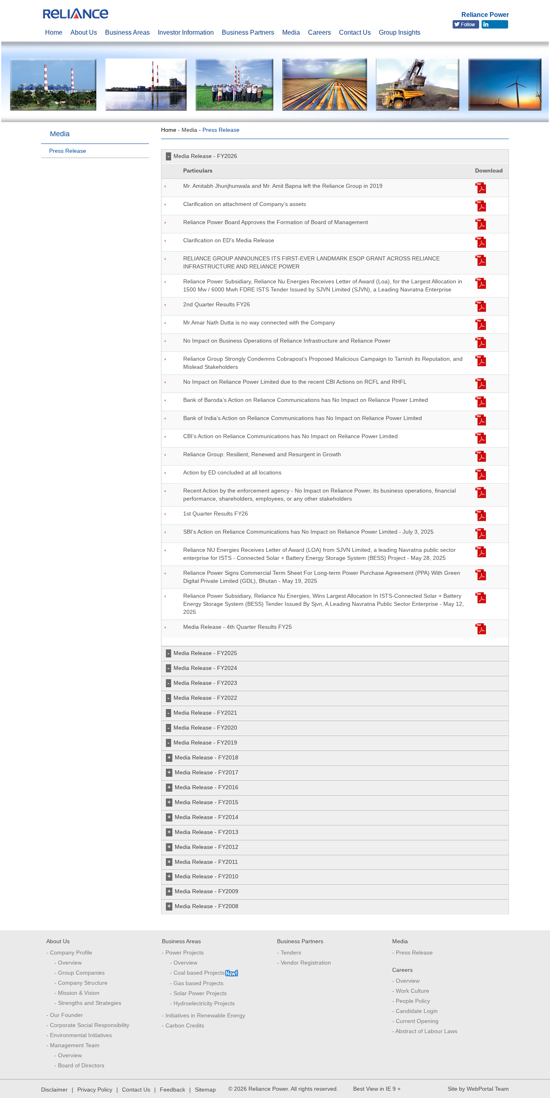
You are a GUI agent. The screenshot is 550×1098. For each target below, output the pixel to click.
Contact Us (355, 31)
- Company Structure (81, 982)
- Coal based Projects (197, 972)
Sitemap (205, 1089)
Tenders (291, 952)
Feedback (172, 1089)
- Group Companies (79, 972)
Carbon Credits (184, 1025)
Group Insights (399, 31)
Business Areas (127, 31)
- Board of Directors (79, 1065)
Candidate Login (417, 1011)
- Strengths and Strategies (87, 1003)
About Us (83, 31)
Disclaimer (54, 1089)
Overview (408, 980)
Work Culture (412, 991)
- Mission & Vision (76, 993)
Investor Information (186, 31)
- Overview (68, 962)
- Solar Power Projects (198, 993)
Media (291, 31)
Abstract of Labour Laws (426, 1031)
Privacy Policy (94, 1089)
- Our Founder (64, 1015)
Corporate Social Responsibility (89, 1025)
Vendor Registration (306, 962)
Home (53, 31)
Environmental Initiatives (81, 1035)
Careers (319, 31)
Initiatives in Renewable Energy (205, 1015)
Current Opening (417, 1021)
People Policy (413, 1001)
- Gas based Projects (196, 983)
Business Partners (248, 31)
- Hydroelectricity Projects (202, 1003)
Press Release (414, 952)
